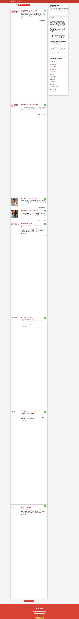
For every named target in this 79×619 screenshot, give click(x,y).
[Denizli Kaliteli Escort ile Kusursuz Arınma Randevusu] (14, 217)
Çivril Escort (53, 79)
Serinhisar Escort (54, 91)
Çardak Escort (53, 77)
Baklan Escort (53, 66)
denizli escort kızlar (39, 613)
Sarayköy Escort (54, 89)
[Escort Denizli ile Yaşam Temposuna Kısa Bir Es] (15, 319)
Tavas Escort (53, 92)
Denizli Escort (53, 61)
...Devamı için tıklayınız (29, 16)
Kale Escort (53, 84)
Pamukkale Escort (54, 87)
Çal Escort (52, 74)
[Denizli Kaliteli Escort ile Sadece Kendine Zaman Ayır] (15, 106)
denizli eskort (39, 614)
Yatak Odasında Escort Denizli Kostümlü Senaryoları (29, 506)
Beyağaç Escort (53, 69)
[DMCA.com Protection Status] (39, 618)
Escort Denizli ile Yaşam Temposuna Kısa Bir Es (27, 318)
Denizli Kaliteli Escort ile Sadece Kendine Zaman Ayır (29, 105)
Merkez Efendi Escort (54, 86)
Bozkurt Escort (53, 71)
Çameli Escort (53, 76)
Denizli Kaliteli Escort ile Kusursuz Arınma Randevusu (30, 211)
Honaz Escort (53, 82)
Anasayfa (13, 1)
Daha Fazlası (29, 601)
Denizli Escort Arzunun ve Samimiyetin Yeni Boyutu (28, 412)
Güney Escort (53, 81)
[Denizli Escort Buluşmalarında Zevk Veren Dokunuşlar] (15, 12)
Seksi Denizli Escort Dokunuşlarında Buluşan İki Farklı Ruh (30, 225)
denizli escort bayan (39, 611)
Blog (19, 1)
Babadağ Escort (53, 64)
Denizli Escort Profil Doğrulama (29, 198)
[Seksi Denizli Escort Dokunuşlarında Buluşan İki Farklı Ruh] (15, 225)
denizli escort (39, 608)
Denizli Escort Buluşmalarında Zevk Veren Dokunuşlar (29, 11)
